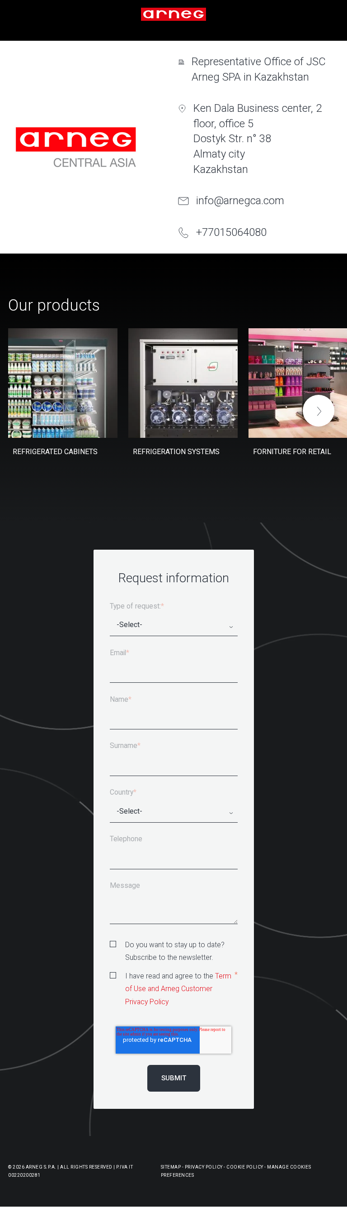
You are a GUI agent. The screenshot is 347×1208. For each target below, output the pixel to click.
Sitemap (171, 1167)
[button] (318, 411)
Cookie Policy (244, 1167)
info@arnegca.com (240, 200)
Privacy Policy (204, 1167)
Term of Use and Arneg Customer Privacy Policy (178, 989)
